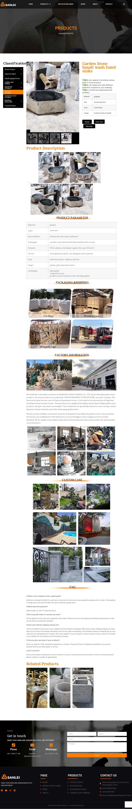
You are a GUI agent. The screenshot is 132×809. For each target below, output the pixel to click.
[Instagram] (10, 790)
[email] (32, 745)
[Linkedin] (14, 790)
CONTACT (109, 4)
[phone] (13, 745)
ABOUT (95, 4)
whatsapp (51, 749)
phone (13, 749)
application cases (65, 4)
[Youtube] (6, 790)
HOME (31, 4)
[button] (124, 4)
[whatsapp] (51, 745)
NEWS (83, 4)
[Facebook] (2, 790)
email (32, 749)
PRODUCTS (44, 4)
